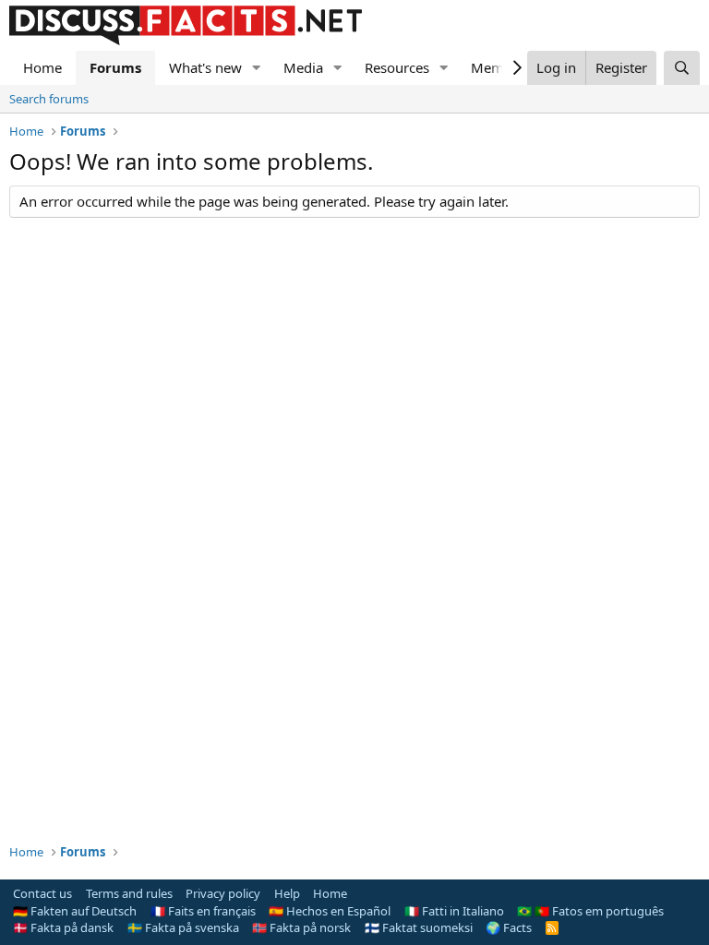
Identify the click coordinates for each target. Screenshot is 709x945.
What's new (205, 67)
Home (42, 67)
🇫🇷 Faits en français (203, 911)
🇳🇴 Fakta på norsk (301, 927)
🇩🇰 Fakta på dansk (63, 927)
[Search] (682, 68)
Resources (397, 67)
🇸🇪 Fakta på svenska (183, 927)
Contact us (42, 893)
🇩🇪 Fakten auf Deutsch (75, 911)
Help (287, 893)
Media (303, 67)
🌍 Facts (509, 927)
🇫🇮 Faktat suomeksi (419, 927)
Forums (115, 67)
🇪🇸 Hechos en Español (330, 911)
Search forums (49, 98)
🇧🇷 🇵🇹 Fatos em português (590, 911)
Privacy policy (223, 893)
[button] (257, 68)
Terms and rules (129, 893)
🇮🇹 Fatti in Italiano (454, 911)
